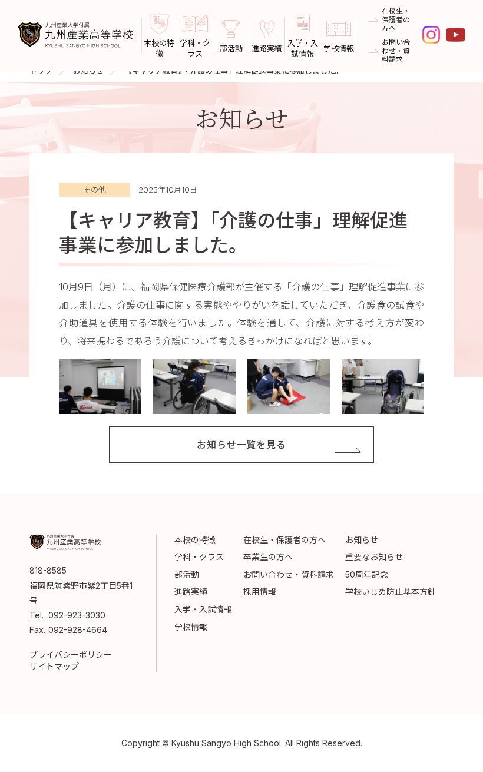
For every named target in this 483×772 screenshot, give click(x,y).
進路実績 (190, 592)
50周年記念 (366, 574)
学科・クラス (199, 557)
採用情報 (259, 592)
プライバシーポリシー (70, 655)
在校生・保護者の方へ (396, 19)
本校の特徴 (195, 540)
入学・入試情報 (203, 609)
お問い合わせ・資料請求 (396, 51)
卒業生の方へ (268, 557)
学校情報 (190, 627)
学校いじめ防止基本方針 (390, 592)
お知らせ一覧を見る (241, 444)
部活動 (186, 574)
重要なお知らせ (374, 557)
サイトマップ (54, 666)
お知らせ (361, 540)
